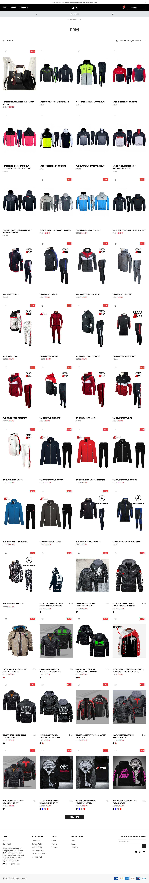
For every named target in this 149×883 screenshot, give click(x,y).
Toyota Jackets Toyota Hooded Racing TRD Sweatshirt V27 (85, 802)
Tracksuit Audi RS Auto (49, 356)
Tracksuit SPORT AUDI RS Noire (125, 480)
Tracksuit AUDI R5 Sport (122, 294)
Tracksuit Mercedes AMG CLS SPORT (127, 542)
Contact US (7, 844)
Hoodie (13, 7)
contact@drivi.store (12, 864)
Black (40, 612)
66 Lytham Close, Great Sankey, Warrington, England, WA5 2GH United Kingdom (13, 852)
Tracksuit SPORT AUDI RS (122, 418)
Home (5, 7)
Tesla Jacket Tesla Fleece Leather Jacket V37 (13, 802)
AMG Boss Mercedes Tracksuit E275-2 (54, 102)
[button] (144, 846)
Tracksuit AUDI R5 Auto (49, 294)
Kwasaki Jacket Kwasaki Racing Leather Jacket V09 (86, 670)
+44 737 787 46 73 (12, 861)
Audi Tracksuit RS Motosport (15, 418)
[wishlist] (6, 51)
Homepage (72, 19)
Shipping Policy (37, 850)
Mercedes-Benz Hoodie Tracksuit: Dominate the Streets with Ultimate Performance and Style (17, 167)
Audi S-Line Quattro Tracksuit (88, 230)
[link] (19, 74)
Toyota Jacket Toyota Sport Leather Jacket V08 (91, 736)
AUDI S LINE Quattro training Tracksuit (55, 230)
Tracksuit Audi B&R (10, 294)
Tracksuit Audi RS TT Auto (50, 418)
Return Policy (37, 847)
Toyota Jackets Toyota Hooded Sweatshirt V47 (49, 802)
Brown (4, 677)
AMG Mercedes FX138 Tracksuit (125, 102)
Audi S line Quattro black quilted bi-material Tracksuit (17, 231)
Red (47, 809)
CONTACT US (37, 857)
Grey (45, 809)
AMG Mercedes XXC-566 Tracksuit (53, 166)
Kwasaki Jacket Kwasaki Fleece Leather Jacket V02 (50, 670)
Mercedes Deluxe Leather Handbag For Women (18, 103)
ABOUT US (7, 841)
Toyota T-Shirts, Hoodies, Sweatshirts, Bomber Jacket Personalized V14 (128, 670)
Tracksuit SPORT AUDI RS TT (50, 542)
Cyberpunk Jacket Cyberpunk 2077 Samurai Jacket (15, 670)
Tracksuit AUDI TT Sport (85, 418)
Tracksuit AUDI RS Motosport (124, 356)
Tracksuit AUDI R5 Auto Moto (87, 294)
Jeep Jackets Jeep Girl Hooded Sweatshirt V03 (124, 802)
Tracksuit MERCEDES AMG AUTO (88, 542)
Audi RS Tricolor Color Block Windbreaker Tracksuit (124, 167)
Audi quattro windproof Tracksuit (90, 166)
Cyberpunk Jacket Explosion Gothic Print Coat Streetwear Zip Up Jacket (52, 605)
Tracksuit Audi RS (10, 356)
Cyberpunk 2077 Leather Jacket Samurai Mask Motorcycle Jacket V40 (85, 605)
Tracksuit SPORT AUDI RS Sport (15, 542)
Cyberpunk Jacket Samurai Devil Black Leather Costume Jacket (124, 605)
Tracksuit (23, 7)
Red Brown (79, 612)
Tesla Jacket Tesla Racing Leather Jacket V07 (123, 736)
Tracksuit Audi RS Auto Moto (87, 356)
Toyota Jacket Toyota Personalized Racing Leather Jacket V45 (51, 736)
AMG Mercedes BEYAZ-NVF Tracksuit (90, 102)
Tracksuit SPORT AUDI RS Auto (51, 480)
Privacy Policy (37, 844)
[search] (129, 7)
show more (74, 817)
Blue (43, 809)
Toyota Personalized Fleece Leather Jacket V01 (14, 736)
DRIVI (75, 7)
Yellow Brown (43, 677)
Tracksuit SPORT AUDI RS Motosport (90, 480)
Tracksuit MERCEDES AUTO (13, 603)
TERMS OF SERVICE (39, 854)
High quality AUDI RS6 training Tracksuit (129, 230)
